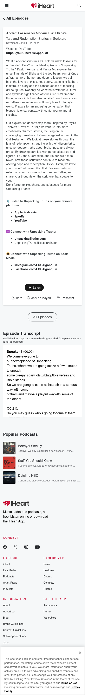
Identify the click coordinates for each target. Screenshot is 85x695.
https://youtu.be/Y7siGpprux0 (27, 53)
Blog (5, 617)
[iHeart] (42, 6)
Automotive (50, 605)
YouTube (20, 220)
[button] (34, 287)
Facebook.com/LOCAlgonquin (35, 269)
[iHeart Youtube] (37, 547)
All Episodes (17, 18)
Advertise (8, 611)
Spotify (19, 216)
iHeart (6, 564)
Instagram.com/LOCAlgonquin (35, 265)
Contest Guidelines (14, 630)
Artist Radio (10, 582)
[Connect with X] (15, 547)
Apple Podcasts (25, 212)
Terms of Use (68, 683)
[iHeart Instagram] (26, 547)
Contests (49, 582)
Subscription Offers (14, 636)
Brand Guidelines (13, 624)
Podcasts (8, 576)
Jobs (6, 642)
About (6, 605)
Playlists (8, 589)
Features (49, 570)
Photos (48, 589)
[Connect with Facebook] (5, 547)
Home (47, 611)
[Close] (80, 652)
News (47, 564)
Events (48, 576)
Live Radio (9, 570)
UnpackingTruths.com (30, 238)
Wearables (50, 617)
